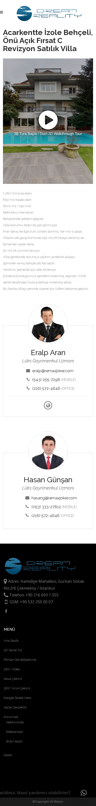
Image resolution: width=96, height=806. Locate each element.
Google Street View (18, 698)
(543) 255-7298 (46, 379)
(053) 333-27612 (46, 506)
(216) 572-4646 (46, 388)
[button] (83, 792)
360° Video (12, 669)
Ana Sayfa (11, 640)
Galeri (8, 755)
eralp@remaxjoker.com (52, 371)
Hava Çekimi (13, 679)
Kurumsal (11, 717)
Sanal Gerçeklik (15, 707)
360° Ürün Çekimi (17, 688)
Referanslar (14, 732)
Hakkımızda (15, 722)
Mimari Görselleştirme (20, 659)
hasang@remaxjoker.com (54, 498)
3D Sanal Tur (13, 650)
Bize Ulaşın (14, 741)
